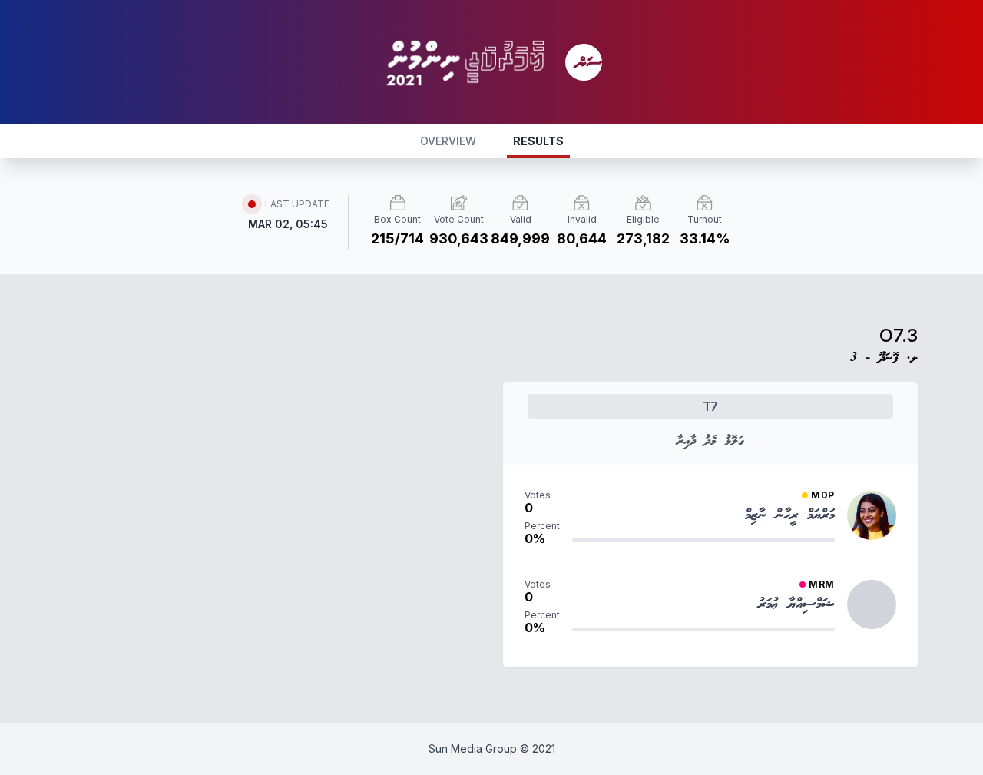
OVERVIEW (448, 140)
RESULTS (538, 140)
